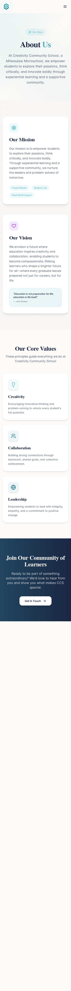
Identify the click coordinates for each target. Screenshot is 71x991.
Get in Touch (33, 601)
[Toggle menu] (65, 6)
